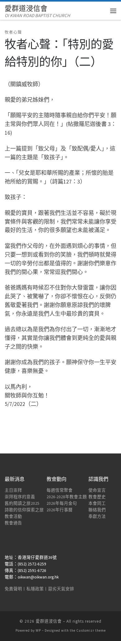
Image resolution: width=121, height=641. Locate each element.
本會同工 (97, 503)
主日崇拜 (13, 490)
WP (38, 630)
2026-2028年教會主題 (67, 496)
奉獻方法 (97, 516)
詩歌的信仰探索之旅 (24, 510)
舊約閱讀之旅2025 (22, 503)
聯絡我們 (97, 510)
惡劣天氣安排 (61, 589)
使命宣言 (97, 490)
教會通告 (13, 523)
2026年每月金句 (62, 503)
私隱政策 (35, 589)
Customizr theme (91, 630)
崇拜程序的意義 (20, 496)
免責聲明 (13, 589)
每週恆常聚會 (60, 490)
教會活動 (13, 516)
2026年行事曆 (60, 510)
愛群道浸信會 (49, 621)
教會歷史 (97, 496)
